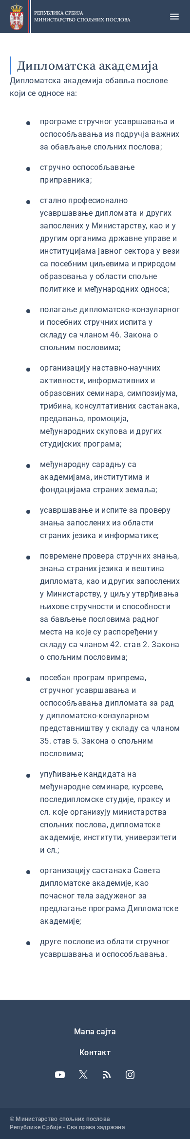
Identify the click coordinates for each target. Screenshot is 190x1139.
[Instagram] (130, 1075)
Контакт (95, 1052)
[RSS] (107, 1075)
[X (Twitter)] (83, 1075)
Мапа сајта (95, 1031)
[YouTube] (60, 1075)
